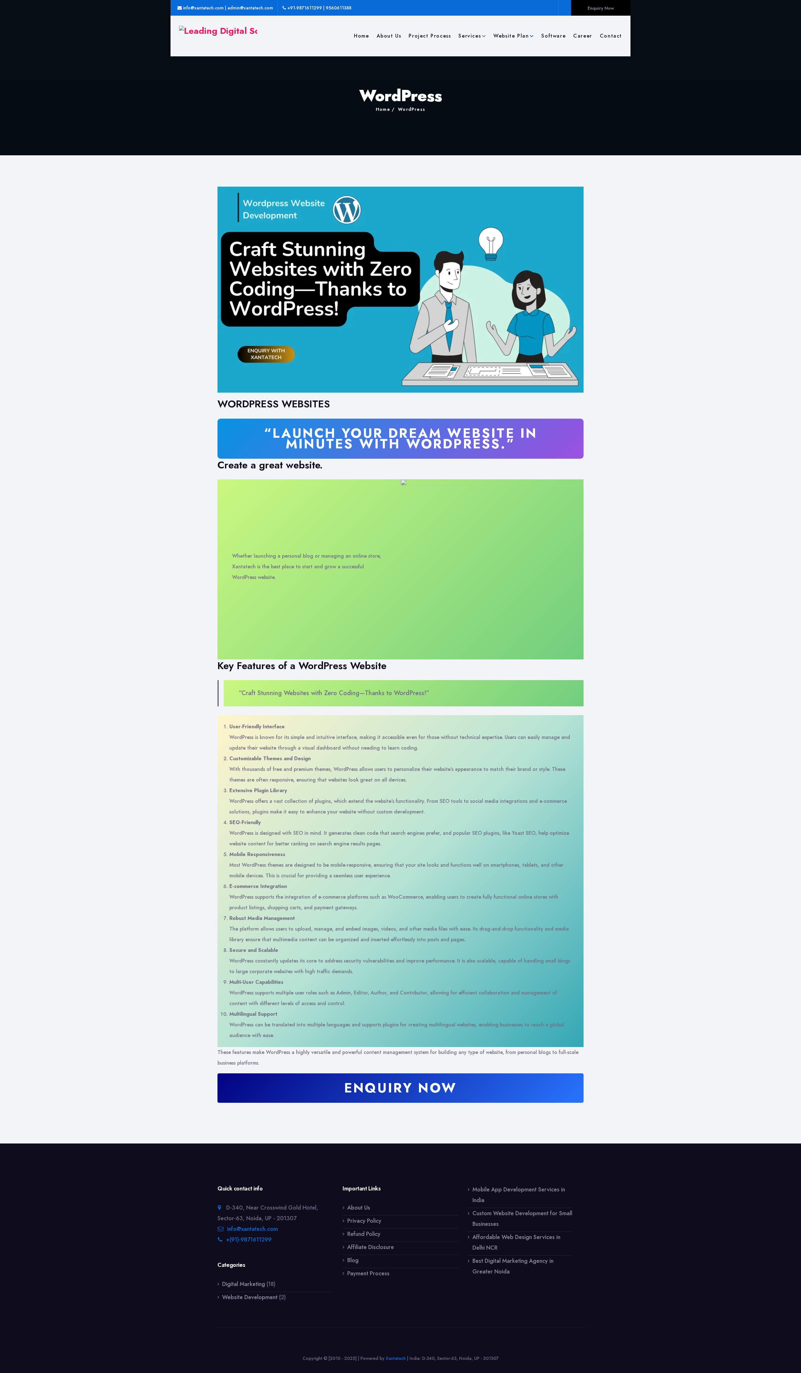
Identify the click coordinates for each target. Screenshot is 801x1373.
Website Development (250, 1297)
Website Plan (511, 36)
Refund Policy (363, 1234)
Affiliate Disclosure (370, 1247)
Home (361, 36)
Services (469, 36)
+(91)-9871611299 (249, 1240)
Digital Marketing (243, 1284)
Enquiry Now (601, 8)
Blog (353, 1260)
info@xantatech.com (252, 1229)
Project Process (430, 36)
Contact (611, 36)
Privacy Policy (364, 1221)
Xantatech (396, 1358)
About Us (389, 36)
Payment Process (368, 1273)
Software (553, 36)
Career (582, 36)
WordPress (412, 109)
